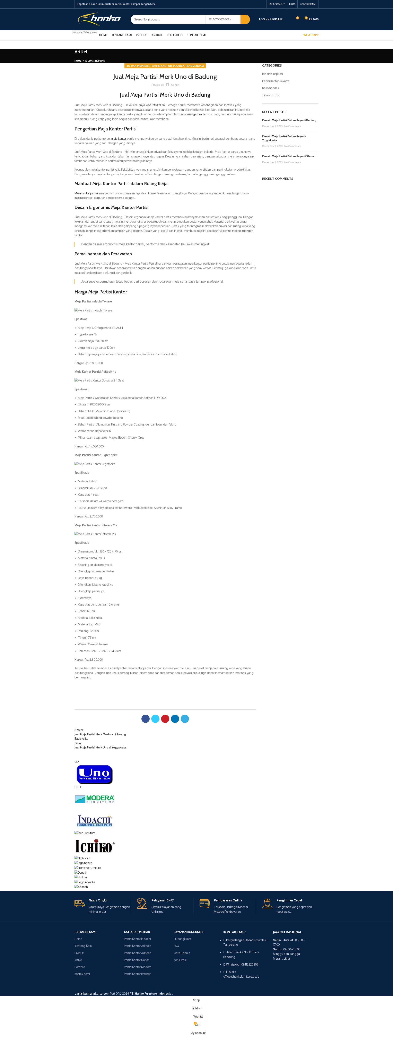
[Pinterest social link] (251, 4)
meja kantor (118, 138)
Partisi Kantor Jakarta (167, 65)
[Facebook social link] (240, 4)
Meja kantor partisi (86, 193)
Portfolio (80, 967)
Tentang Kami (83, 946)
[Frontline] (88, 867)
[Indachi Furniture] (95, 820)
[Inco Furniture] (85, 832)
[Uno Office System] (95, 774)
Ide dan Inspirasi (95, 60)
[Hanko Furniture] (83, 862)
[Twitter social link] (245, 4)
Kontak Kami (82, 974)
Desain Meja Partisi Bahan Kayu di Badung (289, 120)
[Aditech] (81, 886)
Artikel (78, 960)
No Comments (292, 126)
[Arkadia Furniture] (85, 882)
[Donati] (80, 872)
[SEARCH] (245, 19)
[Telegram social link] (261, 4)
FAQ (176, 946)
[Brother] (81, 877)
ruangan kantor (197, 114)
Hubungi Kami (183, 939)
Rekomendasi (195, 65)
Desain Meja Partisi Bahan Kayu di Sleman (289, 156)
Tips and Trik (270, 95)
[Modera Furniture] (95, 799)
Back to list (81, 738)
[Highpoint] (82, 858)
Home (78, 60)
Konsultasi (180, 960)
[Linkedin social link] (256, 4)
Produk (79, 953)
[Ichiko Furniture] (95, 845)
